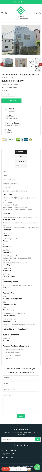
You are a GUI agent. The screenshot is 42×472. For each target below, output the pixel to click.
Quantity (4, 90)
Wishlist (17, 2)
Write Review (6, 78)
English (23, 2)
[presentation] (1, 64)
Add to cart (11, 101)
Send (21, 416)
